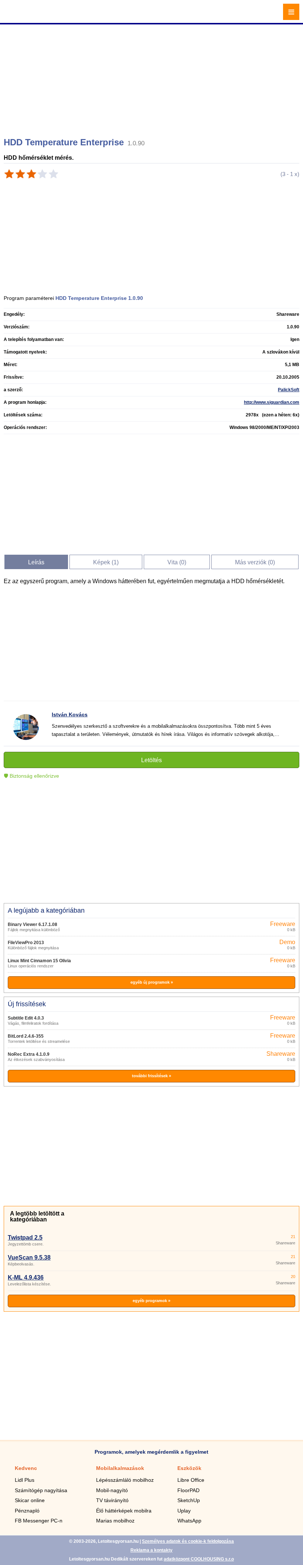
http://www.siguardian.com (271, 402)
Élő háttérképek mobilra (124, 1511)
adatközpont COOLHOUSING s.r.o (199, 1559)
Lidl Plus (24, 1480)
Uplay (184, 1511)
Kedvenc (26, 1468)
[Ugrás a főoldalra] (26, 16)
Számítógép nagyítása (41, 1490)
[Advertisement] (152, 77)
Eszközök (189, 1468)
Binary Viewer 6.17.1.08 (32, 924)
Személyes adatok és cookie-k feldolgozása (188, 1541)
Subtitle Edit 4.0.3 (26, 1018)
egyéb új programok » (151, 982)
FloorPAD (188, 1490)
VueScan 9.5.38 (29, 1257)
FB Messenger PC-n (38, 1521)
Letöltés (151, 760)
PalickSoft (288, 389)
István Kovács (70, 714)
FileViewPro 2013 (26, 942)
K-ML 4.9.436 (26, 1277)
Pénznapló (27, 1511)
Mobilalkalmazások (120, 1468)
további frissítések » (151, 1076)
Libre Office (190, 1480)
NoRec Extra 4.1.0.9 (29, 1054)
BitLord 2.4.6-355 (26, 1036)
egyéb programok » (151, 1300)
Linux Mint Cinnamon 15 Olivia (39, 960)
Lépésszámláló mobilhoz (125, 1480)
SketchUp (188, 1500)
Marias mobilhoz (115, 1521)
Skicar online (30, 1500)
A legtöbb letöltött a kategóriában (37, 1216)
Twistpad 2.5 (25, 1237)
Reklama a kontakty (151, 1550)
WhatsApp (189, 1521)
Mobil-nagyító (112, 1490)
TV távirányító (112, 1500)
